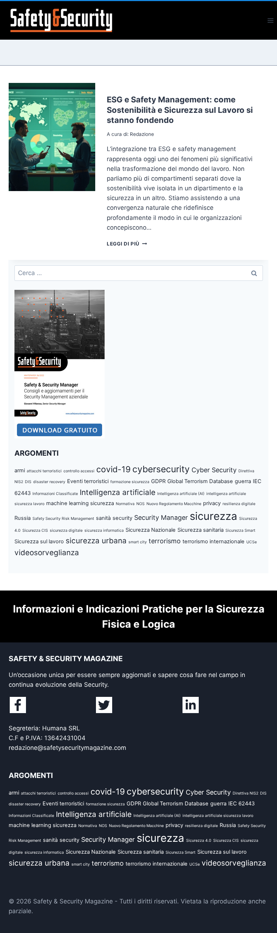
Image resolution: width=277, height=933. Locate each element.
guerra (243, 481)
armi (19, 470)
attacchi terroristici (44, 471)
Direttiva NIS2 (245, 793)
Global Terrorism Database (200, 481)
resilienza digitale (239, 503)
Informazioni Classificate (55, 493)
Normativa (125, 503)
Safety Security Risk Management (63, 518)
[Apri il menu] (270, 20)
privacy (212, 503)
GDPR (158, 481)
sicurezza (213, 516)
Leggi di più (127, 244)
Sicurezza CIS (35, 530)
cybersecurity (161, 469)
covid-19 (113, 469)
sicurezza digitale (66, 530)
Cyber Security (214, 470)
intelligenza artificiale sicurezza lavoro (218, 815)
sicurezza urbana (96, 540)
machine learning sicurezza (80, 503)
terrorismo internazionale (214, 541)
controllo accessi (78, 471)
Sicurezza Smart (240, 530)
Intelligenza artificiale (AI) (181, 493)
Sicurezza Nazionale (151, 530)
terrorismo (165, 541)
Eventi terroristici (88, 481)
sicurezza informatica (104, 530)
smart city (137, 542)
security (122, 518)
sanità (103, 518)
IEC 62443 (241, 803)
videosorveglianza (46, 552)
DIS (28, 481)
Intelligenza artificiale (117, 492)
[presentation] (52, 137)
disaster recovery (49, 481)
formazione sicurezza (129, 481)
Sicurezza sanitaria (200, 530)
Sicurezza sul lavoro (39, 541)
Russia (22, 518)
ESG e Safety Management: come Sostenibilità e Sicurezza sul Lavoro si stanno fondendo (180, 110)
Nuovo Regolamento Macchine (173, 503)
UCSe (251, 542)
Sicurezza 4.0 (198, 840)
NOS (140, 503)
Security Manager (161, 517)
